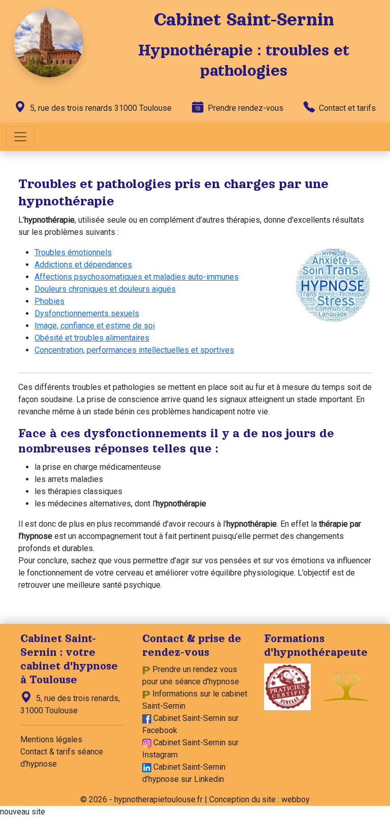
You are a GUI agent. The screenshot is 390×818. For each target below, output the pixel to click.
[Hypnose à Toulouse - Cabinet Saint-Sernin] (48, 42)
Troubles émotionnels (73, 252)
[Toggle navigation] (20, 137)
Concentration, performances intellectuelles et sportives (134, 350)
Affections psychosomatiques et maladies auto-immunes (137, 277)
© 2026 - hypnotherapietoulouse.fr (141, 799)
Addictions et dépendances (83, 264)
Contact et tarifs (346, 108)
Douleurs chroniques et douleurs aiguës (105, 289)
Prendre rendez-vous (244, 108)
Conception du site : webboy (259, 799)
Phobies (49, 301)
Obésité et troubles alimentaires (92, 338)
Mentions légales (51, 739)
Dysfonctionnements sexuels (87, 313)
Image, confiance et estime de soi (95, 325)
